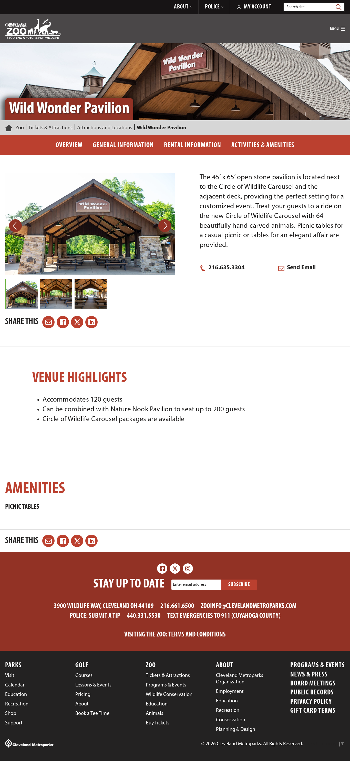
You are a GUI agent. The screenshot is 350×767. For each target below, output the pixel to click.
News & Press (309, 674)
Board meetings (313, 683)
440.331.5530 (144, 616)
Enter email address (189, 585)
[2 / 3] (56, 294)
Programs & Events (317, 665)
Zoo (19, 128)
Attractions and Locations (104, 128)
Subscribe (239, 584)
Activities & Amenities (262, 145)
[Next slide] (164, 225)
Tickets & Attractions (50, 128)
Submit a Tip (104, 616)
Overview (69, 145)
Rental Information (192, 145)
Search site (295, 7)
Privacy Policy (311, 702)
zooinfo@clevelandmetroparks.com (248, 606)
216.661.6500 (177, 606)
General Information (123, 145)
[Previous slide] (15, 225)
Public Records (312, 692)
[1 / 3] (22, 294)
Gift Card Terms (313, 711)
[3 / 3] (91, 294)
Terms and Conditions (197, 634)
